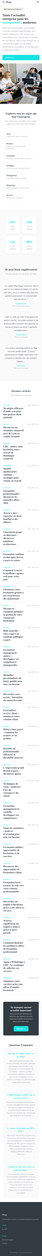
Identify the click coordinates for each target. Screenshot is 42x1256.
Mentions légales (7, 1240)
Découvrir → (10, 57)
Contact (4, 1243)
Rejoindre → (21, 1029)
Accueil (4, 1229)
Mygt (6, 2)
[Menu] (38, 2)
